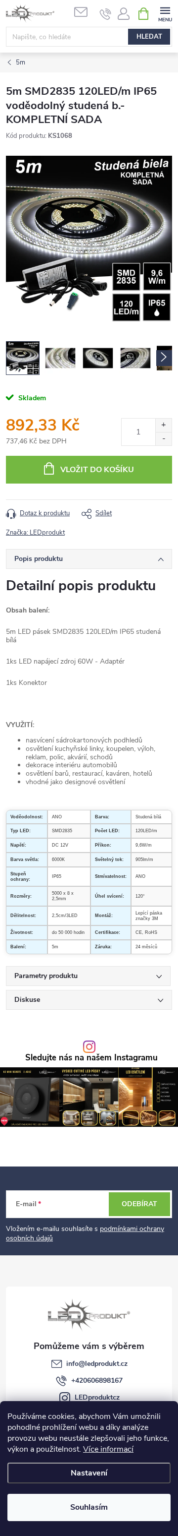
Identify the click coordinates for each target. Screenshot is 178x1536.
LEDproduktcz (97, 1397)
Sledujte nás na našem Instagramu (91, 1058)
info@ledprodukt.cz (97, 1363)
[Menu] (165, 13)
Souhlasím (89, 1507)
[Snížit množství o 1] (163, 438)
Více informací (108, 1449)
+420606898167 (97, 1380)
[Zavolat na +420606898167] (105, 13)
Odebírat (139, 1204)
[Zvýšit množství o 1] (163, 425)
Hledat (149, 36)
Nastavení (89, 1473)
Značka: (35, 532)
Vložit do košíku (97, 469)
